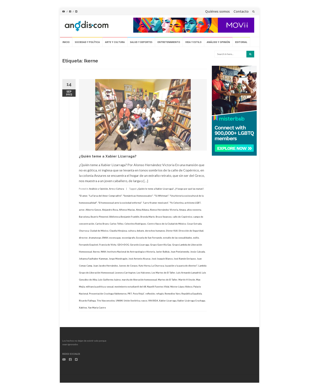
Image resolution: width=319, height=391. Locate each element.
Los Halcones (144, 272)
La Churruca (157, 265)
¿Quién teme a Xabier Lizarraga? (107, 156)
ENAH (105, 237)
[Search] (250, 54)
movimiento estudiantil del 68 (130, 286)
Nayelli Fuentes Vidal (158, 286)
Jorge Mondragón (118, 258)
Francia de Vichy (107, 244)
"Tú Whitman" (161, 195)
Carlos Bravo (102, 223)
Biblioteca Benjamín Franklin (124, 216)
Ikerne (96, 251)
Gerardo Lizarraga (139, 244)
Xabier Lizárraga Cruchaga (191, 300)
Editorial (241, 42)
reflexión (150, 293)
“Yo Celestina (176, 202)
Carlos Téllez (116, 223)
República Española (191, 293)
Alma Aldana (142, 209)
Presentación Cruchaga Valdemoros (108, 293)
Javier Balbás (163, 251)
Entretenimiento (169, 42)
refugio (160, 293)
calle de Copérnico (182, 216)
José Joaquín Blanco (162, 258)
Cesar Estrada (194, 223)
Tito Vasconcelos (106, 300)
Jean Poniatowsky (180, 251)
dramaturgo (95, 237)
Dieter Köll (172, 230)
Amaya (182, 209)
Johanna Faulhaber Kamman (93, 258)
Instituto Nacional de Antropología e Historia (131, 251)
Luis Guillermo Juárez (109, 279)
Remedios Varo (172, 293)
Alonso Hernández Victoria (164, 209)
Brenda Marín (147, 216)
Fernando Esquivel (88, 244)
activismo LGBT (192, 202)
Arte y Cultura (115, 42)
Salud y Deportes (141, 42)
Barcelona (84, 216)
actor (82, 209)
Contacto (241, 11)
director (83, 237)
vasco (144, 300)
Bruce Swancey (164, 216)
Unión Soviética (132, 300)
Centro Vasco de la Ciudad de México (166, 223)
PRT (130, 293)
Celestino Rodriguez (135, 223)
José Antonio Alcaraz (139, 258)
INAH (103, 251)
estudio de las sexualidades (177, 237)
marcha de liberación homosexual (139, 279)
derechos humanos (155, 230)
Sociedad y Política (87, 42)
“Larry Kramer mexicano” (155, 202)
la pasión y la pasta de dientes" (181, 265)
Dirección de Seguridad (191, 230)
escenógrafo (128, 237)
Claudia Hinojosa (118, 230)
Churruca (84, 230)
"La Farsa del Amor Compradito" (105, 195)
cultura (132, 230)
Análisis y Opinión (218, 42)
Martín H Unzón (186, 279)
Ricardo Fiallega (87, 300)
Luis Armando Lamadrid (188, 272)
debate (140, 230)
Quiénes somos (217, 11)
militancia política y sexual (99, 286)
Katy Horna (144, 265)
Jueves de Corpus (128, 265)
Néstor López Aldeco (181, 286)
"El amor (83, 195)
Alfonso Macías (127, 209)
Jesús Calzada (197, 251)
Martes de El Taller (167, 279)
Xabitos (83, 307)
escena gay (115, 237)
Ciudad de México (99, 230)
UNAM (119, 300)
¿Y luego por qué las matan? (189, 188)
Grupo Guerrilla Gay (160, 244)
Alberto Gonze (93, 209)
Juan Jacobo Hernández (105, 265)
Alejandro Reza (110, 209)
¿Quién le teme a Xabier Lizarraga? (155, 188)
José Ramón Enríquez (185, 258)
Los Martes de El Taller (163, 272)
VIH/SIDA (153, 300)
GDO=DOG (123, 244)
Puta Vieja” (138, 293)
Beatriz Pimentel (99, 216)
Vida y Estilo (193, 42)
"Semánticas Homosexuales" (138, 195)
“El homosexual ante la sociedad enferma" (120, 202)
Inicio (66, 42)
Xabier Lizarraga (167, 300)
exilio (196, 237)
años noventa (194, 209)
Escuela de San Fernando (149, 237)
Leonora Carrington (125, 272)
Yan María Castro (97, 307)
